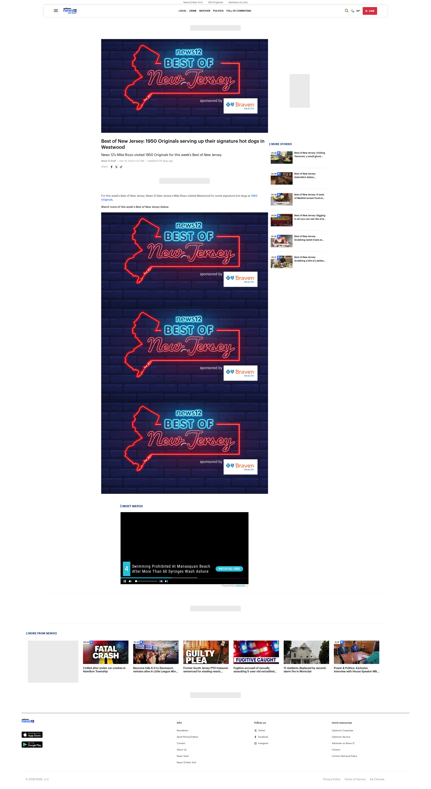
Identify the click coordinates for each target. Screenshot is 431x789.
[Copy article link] (121, 167)
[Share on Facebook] (111, 167)
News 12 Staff (108, 161)
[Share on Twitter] (116, 167)
